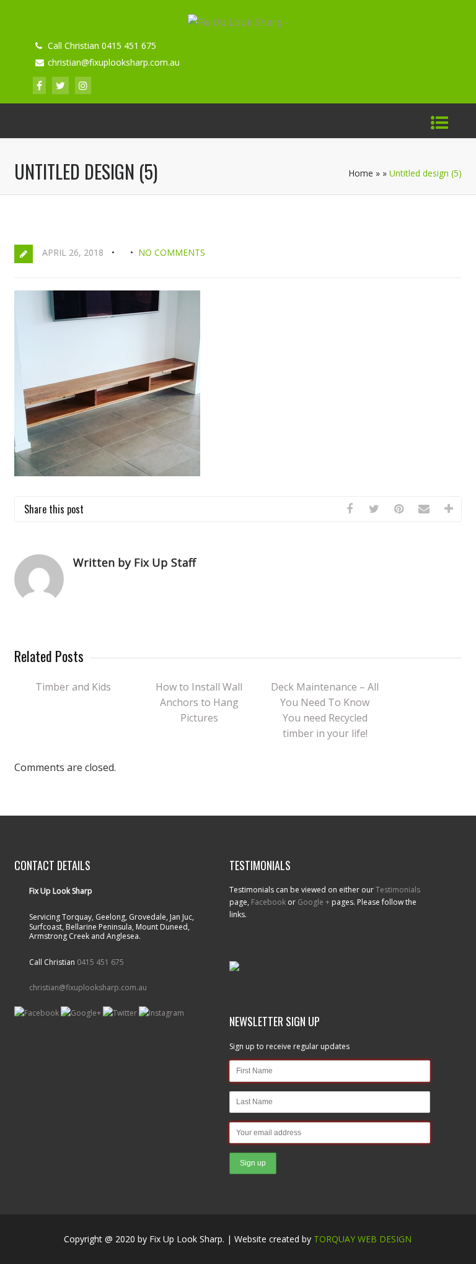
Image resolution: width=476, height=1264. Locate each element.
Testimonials (398, 889)
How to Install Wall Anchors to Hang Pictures (199, 702)
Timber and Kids (73, 687)
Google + (314, 902)
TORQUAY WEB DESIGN (363, 1239)
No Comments (171, 252)
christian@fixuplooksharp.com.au (88, 987)
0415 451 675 (100, 962)
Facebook (268, 902)
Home (360, 173)
